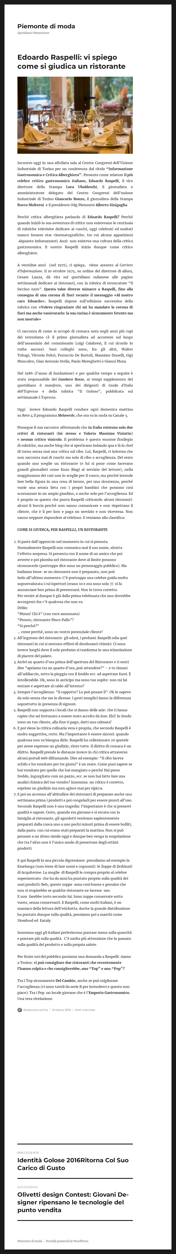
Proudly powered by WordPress (67, 1241)
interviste (88, 1010)
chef (78, 1010)
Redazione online (35, 1010)
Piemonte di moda (46, 26)
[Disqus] (88, 1084)
